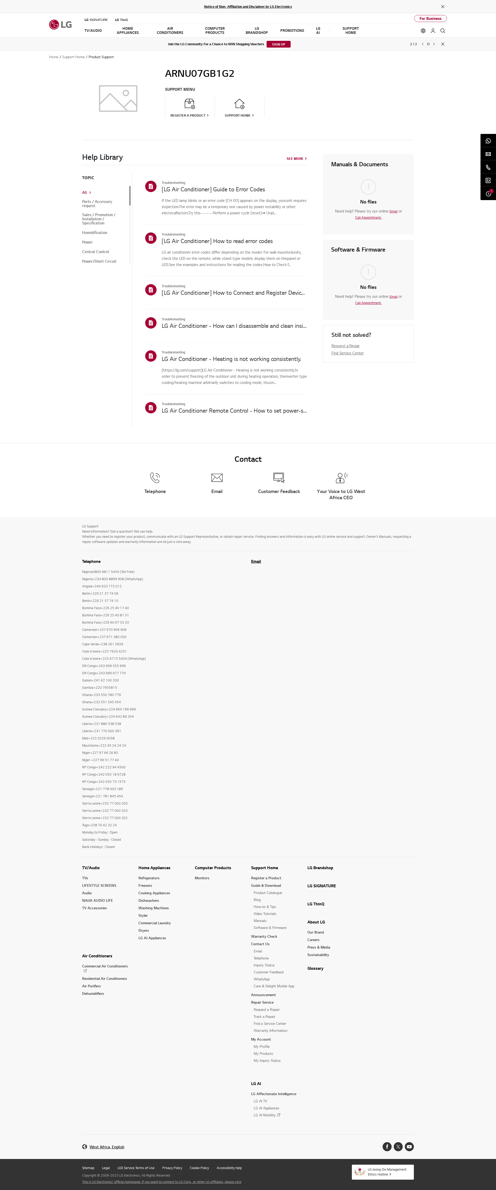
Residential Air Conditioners (104, 978)
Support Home (264, 867)
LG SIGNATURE (321, 885)
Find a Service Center (270, 1023)
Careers (313, 939)
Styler (143, 915)
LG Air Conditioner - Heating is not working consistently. (231, 358)
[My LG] (433, 31)
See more (295, 158)
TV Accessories (94, 907)
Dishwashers (148, 900)
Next (434, 44)
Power (87, 242)
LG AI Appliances (152, 937)
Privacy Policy (172, 1167)
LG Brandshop (320, 867)
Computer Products (213, 867)
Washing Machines (153, 907)
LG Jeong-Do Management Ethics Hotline (387, 1172)
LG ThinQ (315, 903)
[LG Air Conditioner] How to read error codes (217, 241)
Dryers (143, 930)
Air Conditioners (97, 955)
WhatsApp (262, 978)
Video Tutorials (265, 913)
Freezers (145, 885)
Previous (422, 44)
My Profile (262, 1046)
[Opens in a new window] (387, 1146)
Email (394, 211)
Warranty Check (264, 936)
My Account (261, 1039)
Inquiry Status (264, 964)
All (84, 193)
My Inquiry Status (267, 1060)
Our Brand (315, 932)
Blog (257, 899)
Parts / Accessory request (97, 204)
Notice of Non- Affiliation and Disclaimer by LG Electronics (248, 6)
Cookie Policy (199, 1167)
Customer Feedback (269, 971)
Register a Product (266, 877)
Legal (106, 1167)
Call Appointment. (368, 217)
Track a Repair (264, 1016)
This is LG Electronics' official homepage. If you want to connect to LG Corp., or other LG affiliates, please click (161, 1181)
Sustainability (318, 954)
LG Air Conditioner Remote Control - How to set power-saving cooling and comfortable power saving (234, 410)
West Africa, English (107, 1147)
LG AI (256, 1083)
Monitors (202, 877)
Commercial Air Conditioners (105, 966)
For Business (430, 18)
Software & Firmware (270, 927)
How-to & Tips (265, 906)
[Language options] (423, 31)
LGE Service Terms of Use (136, 1167)
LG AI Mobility (265, 1115)
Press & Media (318, 947)
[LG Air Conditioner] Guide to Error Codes (213, 189)
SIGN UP (278, 44)
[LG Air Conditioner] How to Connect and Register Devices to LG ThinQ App (234, 292)
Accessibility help (229, 1167)
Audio (87, 892)
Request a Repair (345, 345)
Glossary (315, 968)
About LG (316, 921)
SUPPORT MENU (180, 89)
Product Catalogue (268, 892)
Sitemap (88, 1167)
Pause (428, 44)
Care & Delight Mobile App (274, 985)
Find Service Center (347, 352)
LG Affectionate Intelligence (273, 1093)
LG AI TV (260, 1100)
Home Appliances (154, 867)
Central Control (95, 252)
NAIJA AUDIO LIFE (97, 900)
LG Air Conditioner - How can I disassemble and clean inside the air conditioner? (234, 325)
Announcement (263, 994)
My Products (263, 1053)
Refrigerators (149, 877)
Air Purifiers (91, 985)
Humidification (94, 233)
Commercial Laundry (154, 922)
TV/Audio (91, 867)
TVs (85, 877)
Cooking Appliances (154, 892)
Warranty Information (270, 1030)
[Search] (443, 31)
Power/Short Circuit (99, 261)
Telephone (261, 958)
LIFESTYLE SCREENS (99, 885)
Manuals (260, 920)
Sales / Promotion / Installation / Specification (98, 219)
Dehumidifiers (93, 993)
